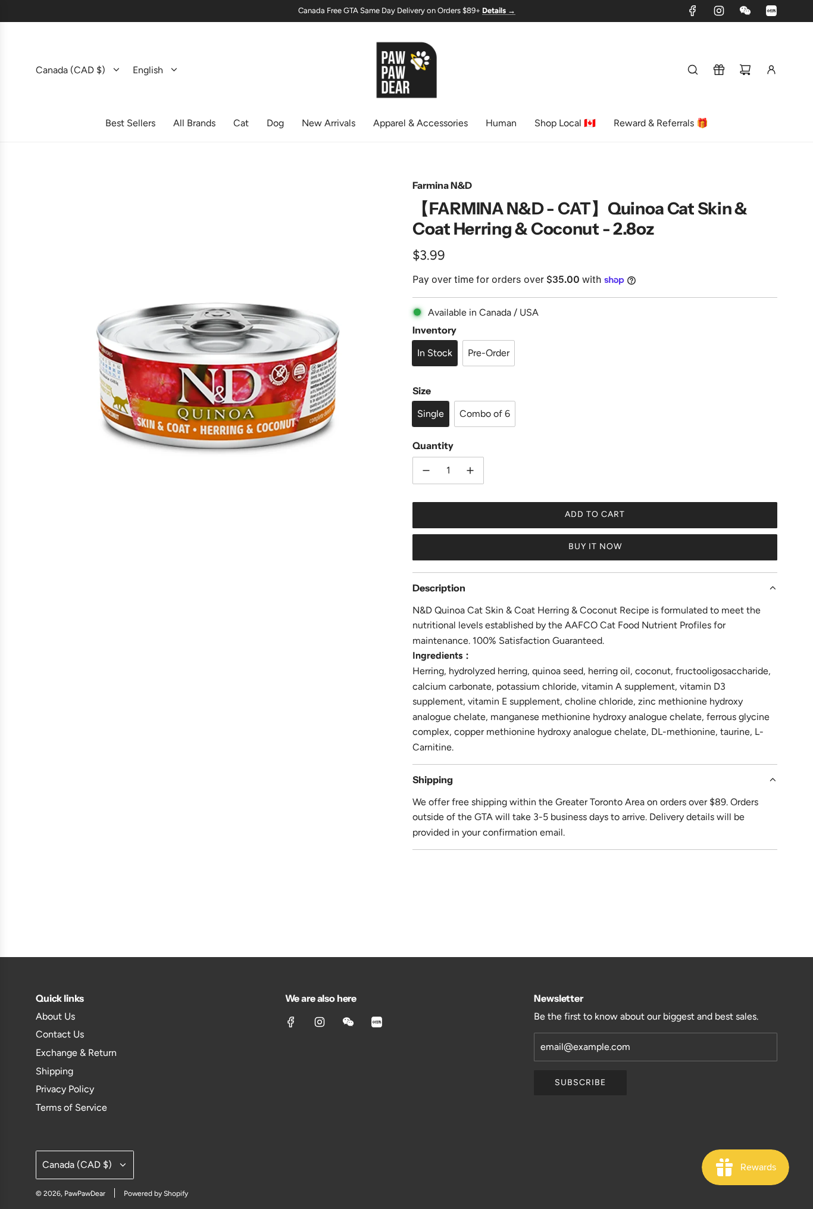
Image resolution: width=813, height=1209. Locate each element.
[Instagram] (719, 11)
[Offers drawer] (719, 70)
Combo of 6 (484, 413)
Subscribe (580, 1082)
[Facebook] (693, 11)
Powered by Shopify (156, 1193)
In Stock (434, 353)
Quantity (433, 445)
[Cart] (745, 70)
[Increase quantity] (470, 470)
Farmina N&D (442, 185)
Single (430, 413)
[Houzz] (771, 11)
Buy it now (595, 546)
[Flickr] (745, 11)
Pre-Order (488, 353)
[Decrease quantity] (426, 470)
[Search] (693, 70)
